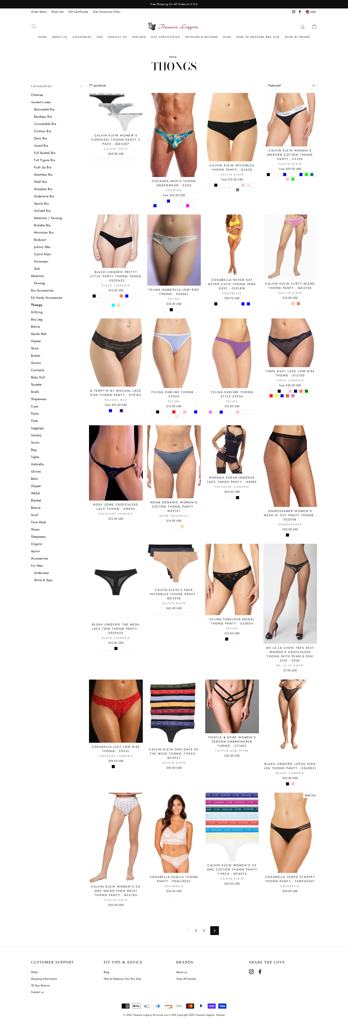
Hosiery (36, 435)
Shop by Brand (297, 37)
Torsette (36, 384)
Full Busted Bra (44, 152)
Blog (227, 37)
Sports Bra (41, 203)
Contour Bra (42, 131)
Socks (35, 442)
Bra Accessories (42, 290)
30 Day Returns (40, 985)
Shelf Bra (40, 181)
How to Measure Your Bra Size (122, 979)
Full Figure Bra (44, 160)
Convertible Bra (45, 124)
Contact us (37, 992)
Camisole (37, 370)
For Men (139, 37)
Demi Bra (40, 138)
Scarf (34, 515)
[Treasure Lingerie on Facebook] (260, 971)
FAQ (100, 37)
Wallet (35, 493)
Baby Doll (38, 377)
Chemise (37, 95)
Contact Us (117, 37)
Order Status (39, 12)
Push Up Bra (42, 167)
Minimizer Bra (44, 232)
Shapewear (39, 399)
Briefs (35, 391)
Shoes (35, 529)
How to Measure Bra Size (258, 37)
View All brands (186, 979)
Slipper (36, 486)
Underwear (41, 573)
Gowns (36, 363)
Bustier (35, 355)
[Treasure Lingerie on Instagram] (251, 971)
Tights (35, 457)
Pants (34, 413)
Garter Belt (38, 334)
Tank (37, 268)
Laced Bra (41, 145)
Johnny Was (42, 247)
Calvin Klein (42, 254)
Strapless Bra (43, 189)
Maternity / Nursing (48, 218)
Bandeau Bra (43, 116)
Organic (37, 544)
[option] (174, 4)
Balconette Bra (44, 109)
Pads (34, 420)
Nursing (39, 283)
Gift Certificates (78, 12)
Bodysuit (40, 239)
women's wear (41, 102)
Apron (35, 551)
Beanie (35, 507)
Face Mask (38, 522)
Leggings (37, 428)
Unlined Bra (42, 210)
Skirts (34, 348)
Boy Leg (36, 319)
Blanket (36, 500)
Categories (82, 37)
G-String (36, 312)
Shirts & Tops (43, 580)
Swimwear (41, 261)
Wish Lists (57, 12)
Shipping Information (44, 979)
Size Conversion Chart (106, 12)
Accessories (39, 558)
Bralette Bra (42, 225)
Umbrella (37, 464)
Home (42, 37)
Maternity (37, 276)
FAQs (34, 972)
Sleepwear (38, 536)
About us (59, 37)
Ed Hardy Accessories (46, 297)
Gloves (36, 471)
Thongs (36, 305)
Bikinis (35, 326)
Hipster (36, 341)
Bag (33, 449)
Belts (34, 478)
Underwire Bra (44, 196)
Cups (34, 406)
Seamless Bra (43, 174)
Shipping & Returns (201, 37)
